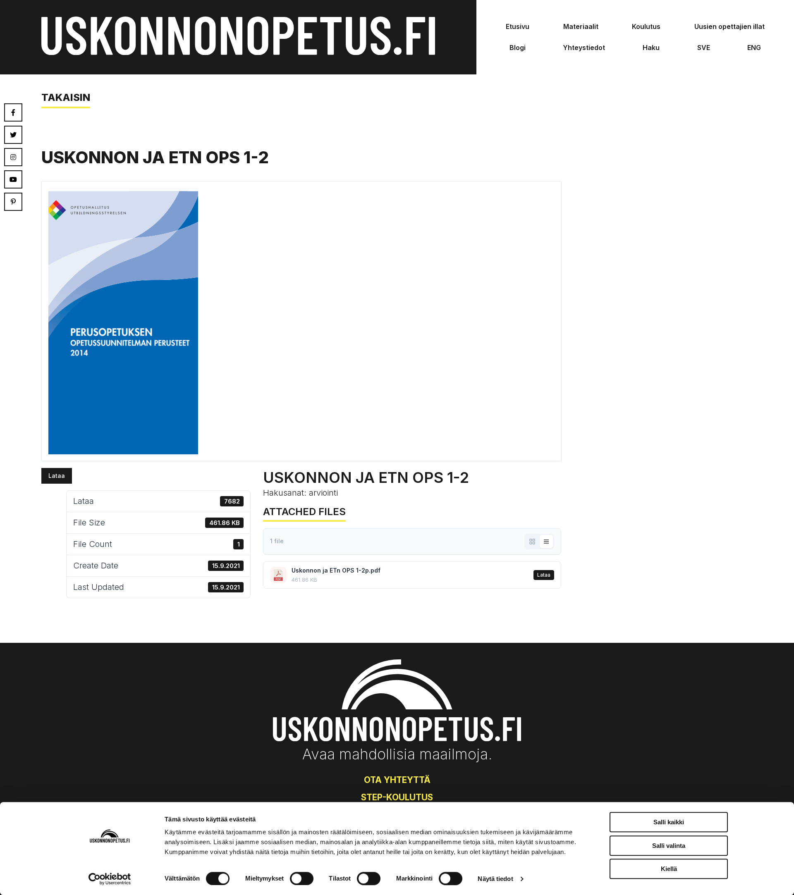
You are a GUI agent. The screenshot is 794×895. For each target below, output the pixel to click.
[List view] (546, 541)
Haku (651, 47)
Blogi (517, 47)
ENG (754, 47)
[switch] (301, 878)
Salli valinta (668, 845)
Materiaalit (580, 26)
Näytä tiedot (495, 878)
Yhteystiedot (584, 47)
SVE (703, 47)
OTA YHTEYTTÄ (397, 780)
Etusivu (517, 26)
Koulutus (646, 26)
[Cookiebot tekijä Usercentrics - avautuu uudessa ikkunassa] (110, 879)
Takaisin (65, 97)
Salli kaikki (668, 822)
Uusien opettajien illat (729, 26)
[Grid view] (532, 541)
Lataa (56, 475)
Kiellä (669, 868)
